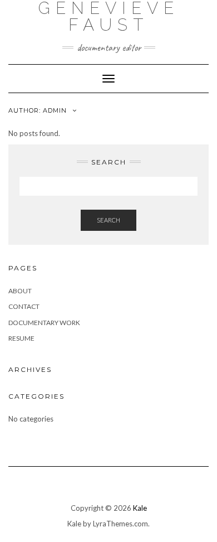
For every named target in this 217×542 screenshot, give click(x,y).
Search (108, 220)
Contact (24, 306)
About (20, 291)
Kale (140, 508)
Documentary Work (44, 322)
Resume (21, 338)
